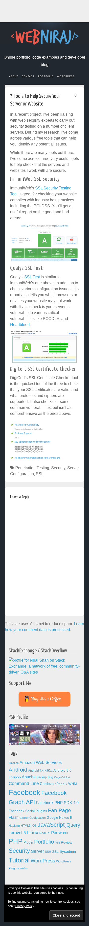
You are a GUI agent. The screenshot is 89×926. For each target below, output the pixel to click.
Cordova (47, 784)
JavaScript (51, 824)
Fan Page (59, 810)
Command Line (24, 783)
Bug (50, 777)
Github (41, 50)
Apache (29, 777)
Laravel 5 (17, 832)
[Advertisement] (44, 11)
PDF (66, 833)
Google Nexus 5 (59, 817)
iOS (34, 825)
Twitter (54, 50)
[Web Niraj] (45, 37)
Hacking (14, 825)
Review (66, 842)
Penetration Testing (32, 468)
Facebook (28, 50)
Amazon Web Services (41, 762)
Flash (14, 817)
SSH (48, 852)
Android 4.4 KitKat (40, 770)
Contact (28, 76)
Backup (42, 777)
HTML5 (26, 825)
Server (37, 851)
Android (18, 770)
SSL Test (32, 277)
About (13, 76)
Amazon (14, 762)
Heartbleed (20, 324)
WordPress (65, 76)
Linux (32, 832)
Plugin (28, 842)
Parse (56, 832)
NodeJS (44, 833)
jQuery (73, 825)
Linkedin (48, 50)
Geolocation (37, 817)
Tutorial (19, 860)
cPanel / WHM (66, 784)
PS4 (57, 842)
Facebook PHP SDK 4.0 (57, 803)
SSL (40, 474)
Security (58, 468)
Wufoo (23, 868)
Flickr (34, 50)
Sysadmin (68, 852)
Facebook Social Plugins (28, 811)
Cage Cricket (62, 777)
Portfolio (46, 76)
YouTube (61, 50)
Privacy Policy (24, 906)
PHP (15, 841)
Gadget (24, 817)
